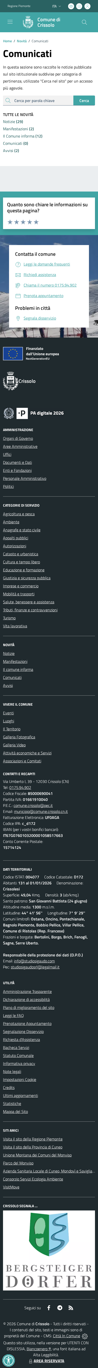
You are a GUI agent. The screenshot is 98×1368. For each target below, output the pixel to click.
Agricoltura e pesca (19, 514)
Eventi (8, 713)
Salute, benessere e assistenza (28, 602)
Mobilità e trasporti (18, 594)
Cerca (84, 101)
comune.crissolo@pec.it (33, 805)
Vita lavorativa (15, 626)
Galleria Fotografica (19, 737)
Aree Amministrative (20, 446)
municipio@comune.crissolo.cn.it (41, 811)
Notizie (9, 653)
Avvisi (8, 685)
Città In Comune (66, 1336)
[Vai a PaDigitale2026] (33, 413)
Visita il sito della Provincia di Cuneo (32, 1147)
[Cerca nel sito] (84, 22)
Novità (20, 41)
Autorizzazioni (14, 546)
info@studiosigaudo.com (34, 961)
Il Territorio (11, 729)
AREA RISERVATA (49, 1361)
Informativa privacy (19, 1063)
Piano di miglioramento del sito (28, 1007)
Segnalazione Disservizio (23, 1031)
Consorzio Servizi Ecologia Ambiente (33, 1179)
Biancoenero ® (39, 1349)
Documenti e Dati (17, 462)
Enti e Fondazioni (17, 470)
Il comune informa (18, 669)
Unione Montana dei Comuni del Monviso (37, 1155)
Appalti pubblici (15, 538)
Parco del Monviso (18, 1163)
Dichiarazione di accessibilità (26, 999)
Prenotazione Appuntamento (27, 1023)
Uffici (7, 454)
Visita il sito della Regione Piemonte (33, 1139)
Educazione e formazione (23, 570)
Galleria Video (14, 745)
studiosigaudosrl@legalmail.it (35, 967)
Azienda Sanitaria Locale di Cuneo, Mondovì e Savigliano (49, 1171)
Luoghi (8, 721)
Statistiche (12, 1103)
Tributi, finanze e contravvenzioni (30, 610)
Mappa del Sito (15, 1111)
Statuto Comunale (18, 1055)
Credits (9, 1087)
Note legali (12, 1071)
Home (7, 41)
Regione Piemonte (19, 6)
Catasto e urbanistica (20, 554)
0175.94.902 (20, 787)
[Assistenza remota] (84, 1336)
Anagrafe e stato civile (21, 530)
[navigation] (10, 22)
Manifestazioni (15, 661)
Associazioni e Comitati (22, 761)
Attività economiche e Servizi (27, 753)
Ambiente (11, 522)
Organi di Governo (18, 438)
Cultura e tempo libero (21, 562)
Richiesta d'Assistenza (21, 1039)
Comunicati (12, 677)
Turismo (9, 618)
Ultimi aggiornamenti (20, 1095)
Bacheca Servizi (16, 1047)
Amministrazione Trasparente (27, 991)
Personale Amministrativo (24, 478)
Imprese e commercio (20, 586)
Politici (8, 486)
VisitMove (11, 1187)
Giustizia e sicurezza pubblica (27, 578)
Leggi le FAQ (13, 1015)
